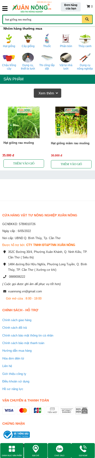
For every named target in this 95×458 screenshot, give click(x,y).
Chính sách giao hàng (16, 320)
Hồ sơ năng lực (12, 389)
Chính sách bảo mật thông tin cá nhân (27, 335)
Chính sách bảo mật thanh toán (23, 343)
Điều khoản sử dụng (15, 381)
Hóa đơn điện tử (13, 358)
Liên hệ (7, 366)
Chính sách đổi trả (14, 327)
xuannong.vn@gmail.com (25, 291)
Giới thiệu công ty (14, 374)
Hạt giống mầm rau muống (70, 143)
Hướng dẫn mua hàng (17, 350)
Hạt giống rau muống (18, 142)
